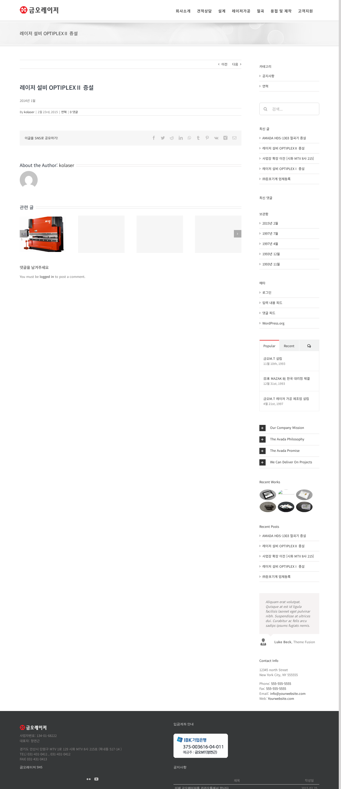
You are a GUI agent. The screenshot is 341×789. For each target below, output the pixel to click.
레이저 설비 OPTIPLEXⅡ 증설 (283, 148)
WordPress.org (273, 323)
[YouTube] (96, 779)
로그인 (266, 292)
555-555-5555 (281, 683)
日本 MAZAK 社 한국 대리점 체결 (286, 378)
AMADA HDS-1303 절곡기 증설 (284, 138)
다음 (235, 64)
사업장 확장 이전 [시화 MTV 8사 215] (288, 158)
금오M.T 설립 (272, 358)
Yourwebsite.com (281, 698)
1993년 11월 (271, 264)
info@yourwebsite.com (288, 693)
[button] (289, 428)
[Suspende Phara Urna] (304, 507)
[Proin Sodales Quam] (304, 495)
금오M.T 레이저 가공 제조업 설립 (286, 398)
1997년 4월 (270, 243)
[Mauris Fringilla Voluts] (286, 495)
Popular (269, 345)
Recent (289, 345)
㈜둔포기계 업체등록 (276, 178)
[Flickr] (89, 779)
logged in (47, 276)
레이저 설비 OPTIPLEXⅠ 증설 (283, 168)
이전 (224, 64)
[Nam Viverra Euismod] (268, 507)
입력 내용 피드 (272, 302)
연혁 (64, 112)
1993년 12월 (271, 253)
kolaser (29, 112)
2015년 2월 (270, 223)
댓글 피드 (268, 313)
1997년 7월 (270, 233)
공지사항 (268, 76)
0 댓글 (74, 112)
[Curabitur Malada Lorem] (286, 507)
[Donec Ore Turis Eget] (268, 495)
